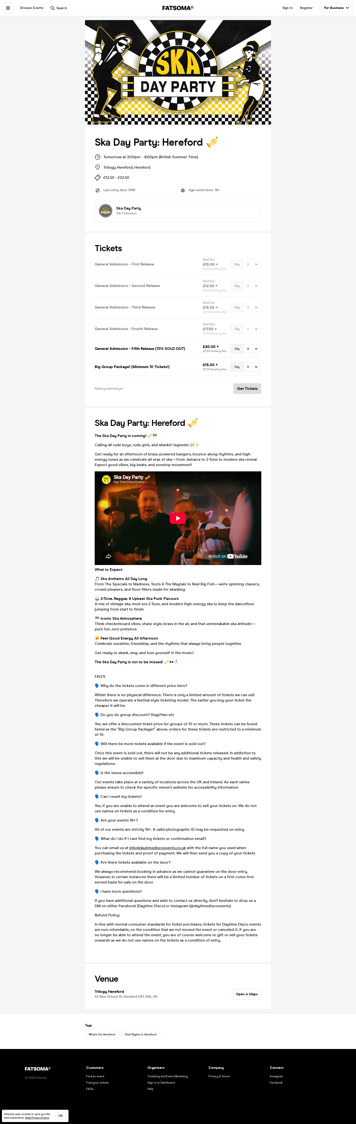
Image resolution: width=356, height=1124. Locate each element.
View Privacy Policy (37, 1117)
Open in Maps (247, 994)
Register (306, 8)
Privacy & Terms (219, 1076)
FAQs (89, 1089)
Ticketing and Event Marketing (167, 1076)
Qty (237, 264)
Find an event (95, 1076)
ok (60, 1115)
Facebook (276, 1082)
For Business (334, 8)
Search (61, 8)
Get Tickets (247, 388)
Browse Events (31, 8)
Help (150, 1089)
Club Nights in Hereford (140, 1034)
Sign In (287, 8)
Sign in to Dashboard (161, 1082)
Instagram (276, 1076)
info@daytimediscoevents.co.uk (157, 847)
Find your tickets (97, 1082)
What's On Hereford (102, 1034)
